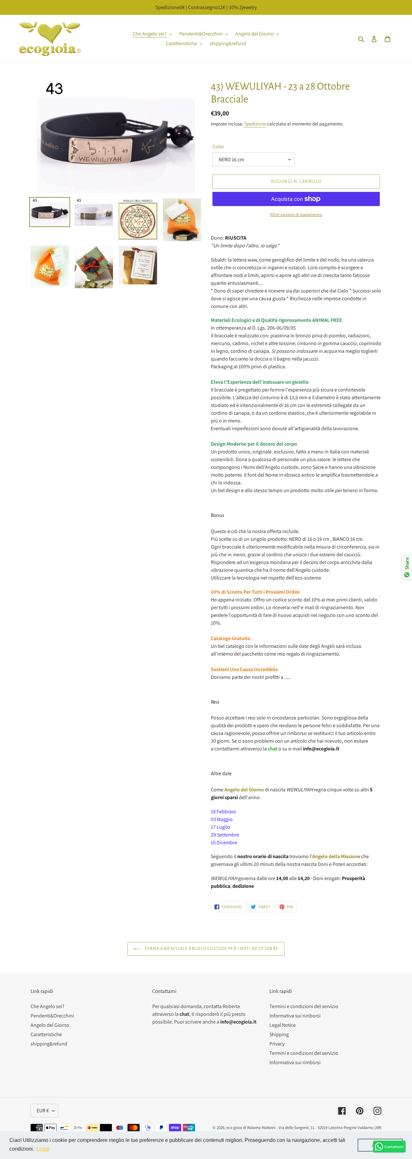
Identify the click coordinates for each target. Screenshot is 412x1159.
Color (218, 146)
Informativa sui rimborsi (295, 1015)
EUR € (43, 1110)
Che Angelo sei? (47, 1006)
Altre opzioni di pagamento (296, 214)
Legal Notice (282, 1025)
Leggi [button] (42, 1149)
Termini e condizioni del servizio (303, 1006)
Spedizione (255, 124)
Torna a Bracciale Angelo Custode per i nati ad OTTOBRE (210, 948)
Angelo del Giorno (50, 1025)
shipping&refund (49, 1043)
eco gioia (234, 1127)
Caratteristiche (46, 1034)
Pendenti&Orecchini (52, 1015)
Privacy (277, 1043)
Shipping (279, 1034)
